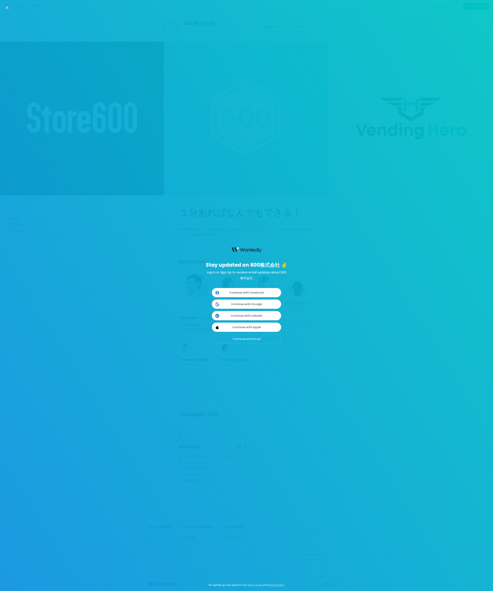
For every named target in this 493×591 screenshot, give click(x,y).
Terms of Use (254, 585)
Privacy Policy (276, 585)
